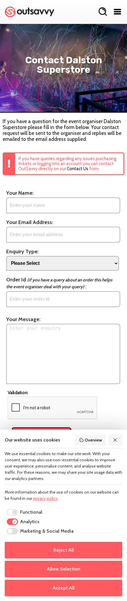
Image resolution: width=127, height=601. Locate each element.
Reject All (63, 550)
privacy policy (45, 498)
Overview (93, 440)
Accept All (63, 588)
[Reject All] (115, 440)
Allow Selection (63, 569)
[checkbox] (23, 512)
